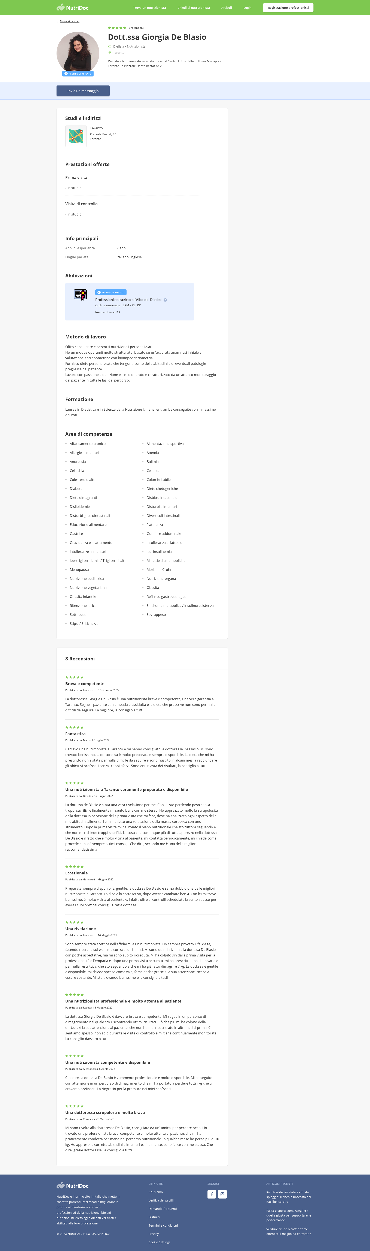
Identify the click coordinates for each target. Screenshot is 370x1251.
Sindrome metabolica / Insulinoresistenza (180, 605)
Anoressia (78, 461)
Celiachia (77, 470)
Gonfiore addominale (164, 533)
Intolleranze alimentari (88, 551)
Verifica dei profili (161, 1200)
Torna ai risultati (69, 21)
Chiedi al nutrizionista (194, 8)
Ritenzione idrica (83, 605)
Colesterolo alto (82, 479)
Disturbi (154, 1217)
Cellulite (153, 470)
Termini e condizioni (163, 1225)
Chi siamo (156, 1192)
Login (247, 8)
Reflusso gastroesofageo (166, 596)
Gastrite (76, 533)
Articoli (226, 8)
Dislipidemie (80, 506)
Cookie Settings (159, 1242)
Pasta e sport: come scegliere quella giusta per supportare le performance (288, 1215)
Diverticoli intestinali (163, 515)
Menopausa (79, 569)
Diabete (76, 488)
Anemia (153, 452)
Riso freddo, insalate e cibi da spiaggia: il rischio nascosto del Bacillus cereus (288, 1197)
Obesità (153, 587)
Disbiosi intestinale (162, 497)
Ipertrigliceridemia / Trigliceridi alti (97, 560)
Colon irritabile (159, 479)
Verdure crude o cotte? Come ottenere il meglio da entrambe (288, 1231)
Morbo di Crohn (159, 569)
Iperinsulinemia (159, 551)
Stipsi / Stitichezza (84, 623)
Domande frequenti (163, 1209)
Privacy (154, 1234)
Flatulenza (155, 524)
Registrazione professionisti (288, 8)
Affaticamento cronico (88, 443)
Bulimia (153, 461)
